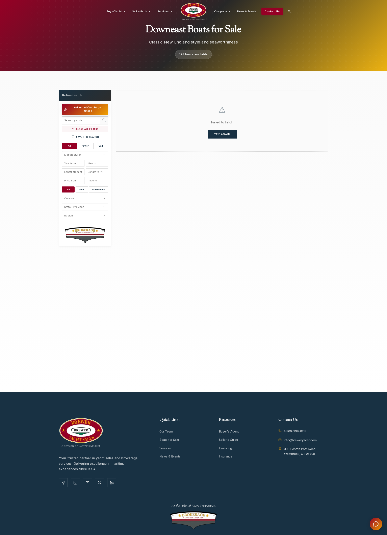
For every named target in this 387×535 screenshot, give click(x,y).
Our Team (166, 431)
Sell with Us (139, 11)
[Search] (104, 120)
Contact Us (272, 11)
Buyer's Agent (229, 431)
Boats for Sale (169, 440)
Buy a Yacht (114, 11)
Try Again (222, 134)
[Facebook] (63, 482)
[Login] (289, 11)
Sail (101, 145)
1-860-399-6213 (295, 431)
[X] (99, 482)
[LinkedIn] (111, 482)
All (69, 145)
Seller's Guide (228, 440)
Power (85, 145)
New (81, 189)
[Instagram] (75, 482)
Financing (225, 448)
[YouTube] (87, 482)
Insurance (225, 456)
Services (163, 11)
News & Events (246, 11)
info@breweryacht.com (300, 440)
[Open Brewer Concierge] (376, 524)
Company (220, 11)
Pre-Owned (98, 189)
